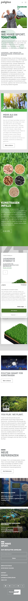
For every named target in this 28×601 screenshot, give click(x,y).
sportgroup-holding (7, 568)
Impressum (4, 575)
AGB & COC (4, 580)
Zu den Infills (6, 231)
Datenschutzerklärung (8, 577)
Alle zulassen (14, 310)
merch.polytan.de (6, 565)
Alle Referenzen (7, 471)
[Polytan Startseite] (6, 2)
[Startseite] (22, 2)
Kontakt (3, 572)
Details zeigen (20, 306)
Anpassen (13, 314)
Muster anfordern (7, 268)
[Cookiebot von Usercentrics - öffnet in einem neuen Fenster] (21, 285)
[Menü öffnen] (25, 2)
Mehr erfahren (9, 145)
